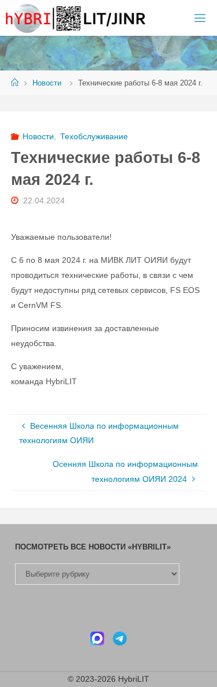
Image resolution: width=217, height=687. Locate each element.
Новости (46, 83)
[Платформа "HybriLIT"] (76, 18)
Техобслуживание (94, 136)
